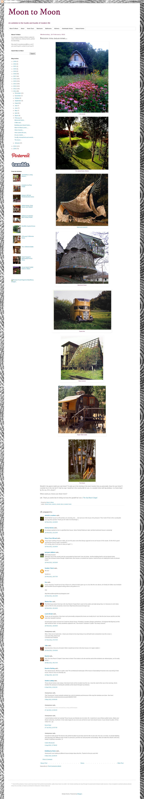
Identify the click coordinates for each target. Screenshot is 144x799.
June (16, 108)
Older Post (120, 763)
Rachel (47, 656)
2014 (15, 83)
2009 (15, 148)
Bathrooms (48, 28)
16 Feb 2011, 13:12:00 (51, 532)
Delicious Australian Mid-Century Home (27, 216)
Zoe (46, 582)
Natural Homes (80, 28)
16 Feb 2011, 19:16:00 (51, 608)
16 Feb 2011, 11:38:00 (51, 522)
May (16, 110)
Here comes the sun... (21, 132)
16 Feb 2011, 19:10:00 (51, 596)
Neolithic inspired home (28, 226)
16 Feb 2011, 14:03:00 (51, 562)
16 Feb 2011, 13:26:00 (51, 546)
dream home (48, 504)
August (17, 103)
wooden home (67, 504)
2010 (15, 146)
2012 (15, 88)
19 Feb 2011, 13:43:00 (51, 650)
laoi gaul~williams (50, 552)
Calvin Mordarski (50, 743)
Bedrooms (40, 28)
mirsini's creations (50, 515)
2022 (15, 64)
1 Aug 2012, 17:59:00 (51, 745)
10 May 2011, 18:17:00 (51, 675)
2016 (15, 78)
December (18, 93)
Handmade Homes (67, 28)
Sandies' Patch (49, 568)
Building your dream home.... (23, 125)
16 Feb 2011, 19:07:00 (51, 576)
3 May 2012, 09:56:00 (51, 699)
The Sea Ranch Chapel (90, 498)
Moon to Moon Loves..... (21, 127)
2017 (15, 76)
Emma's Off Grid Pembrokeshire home (28, 196)
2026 (15, 61)
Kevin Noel (48, 725)
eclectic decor (60, 504)
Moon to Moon (34, 12)
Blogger (79, 794)
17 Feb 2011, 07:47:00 (51, 640)
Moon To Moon (14, 28)
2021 (15, 66)
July (16, 105)
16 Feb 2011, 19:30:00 (51, 626)
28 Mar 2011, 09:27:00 (51, 662)
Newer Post (44, 763)
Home (82, 763)
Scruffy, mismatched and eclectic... (24, 137)
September (18, 100)
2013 (15, 86)
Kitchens (56, 28)
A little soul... (18, 122)
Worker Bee (48, 601)
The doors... (18, 140)
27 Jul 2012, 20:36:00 (51, 710)
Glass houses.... (19, 130)
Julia (46, 645)
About (22, 28)
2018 (15, 74)
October (17, 98)
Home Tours (30, 28)
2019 (15, 71)
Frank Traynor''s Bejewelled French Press (27, 258)
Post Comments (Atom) (54, 766)
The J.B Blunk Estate (27, 246)
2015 (15, 81)
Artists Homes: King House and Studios (27, 206)
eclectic (54, 504)
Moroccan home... (20, 120)
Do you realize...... (20, 135)
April (16, 113)
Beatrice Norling (50, 668)
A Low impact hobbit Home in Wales (27, 268)
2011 (15, 91)
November (18, 96)
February (17, 118)
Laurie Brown (49, 614)
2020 (15, 69)
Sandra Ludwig (49, 680)
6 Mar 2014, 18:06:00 (51, 756)
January (17, 143)
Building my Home (50, 751)
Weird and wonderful (82, 227)
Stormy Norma (49, 528)
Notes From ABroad (51, 538)
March (17, 115)
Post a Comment (47, 759)
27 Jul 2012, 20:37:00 (51, 727)
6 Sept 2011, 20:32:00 (51, 687)
